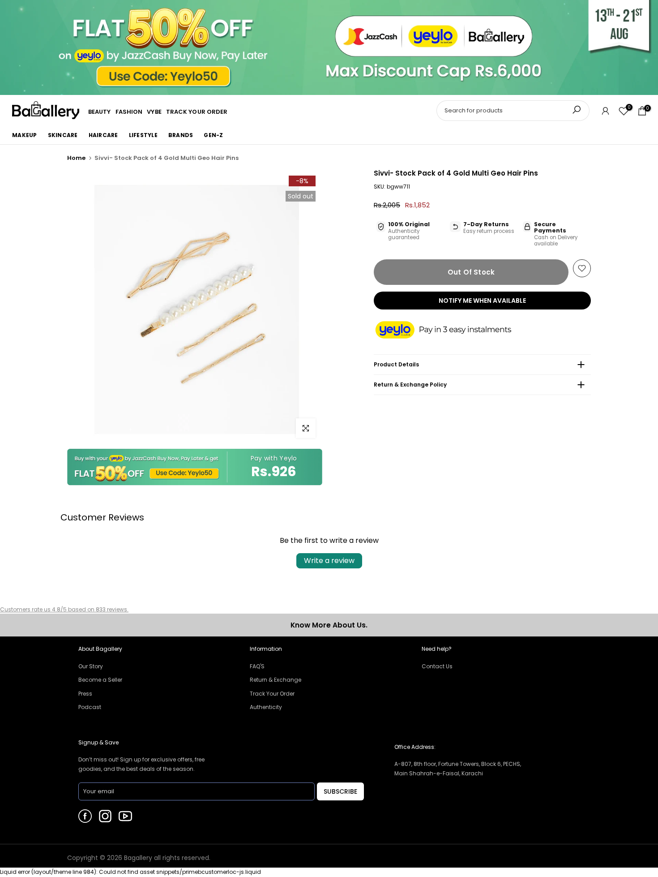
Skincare (63, 135)
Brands (180, 135)
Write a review (329, 560)
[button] (452, 330)
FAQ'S (257, 666)
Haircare (103, 135)
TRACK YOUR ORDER (197, 111)
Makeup (24, 135)
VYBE (154, 111)
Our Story (90, 666)
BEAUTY (99, 111)
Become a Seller (100, 680)
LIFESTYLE (143, 135)
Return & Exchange (275, 680)
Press (85, 693)
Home (76, 158)
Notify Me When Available (482, 300)
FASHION (129, 111)
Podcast (89, 707)
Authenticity (266, 707)
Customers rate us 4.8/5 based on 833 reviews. (64, 609)
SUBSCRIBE (340, 791)
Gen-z (213, 135)
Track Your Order (272, 693)
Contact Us (437, 666)
